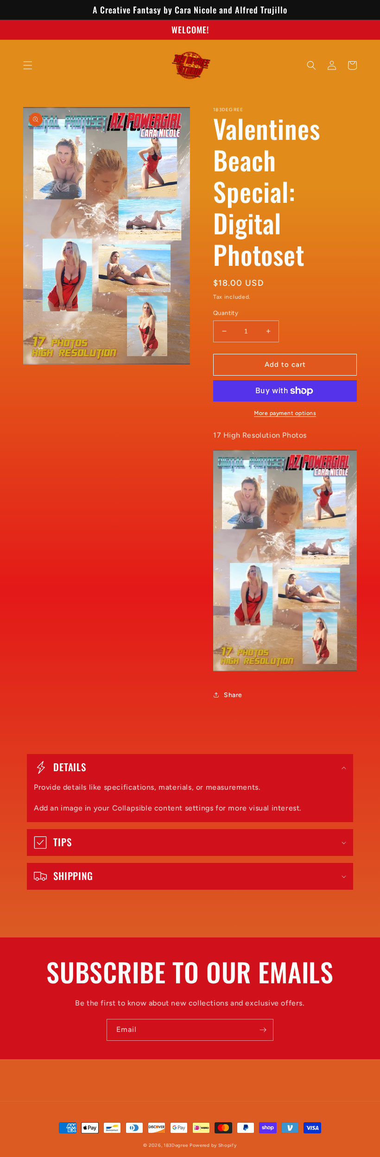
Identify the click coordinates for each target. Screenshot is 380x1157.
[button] (28, 65)
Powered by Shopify (213, 1145)
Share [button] (233, 695)
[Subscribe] (263, 1030)
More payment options (285, 413)
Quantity (225, 312)
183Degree (176, 1145)
